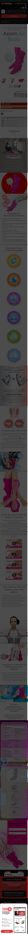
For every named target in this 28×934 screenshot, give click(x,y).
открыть (6, 931)
